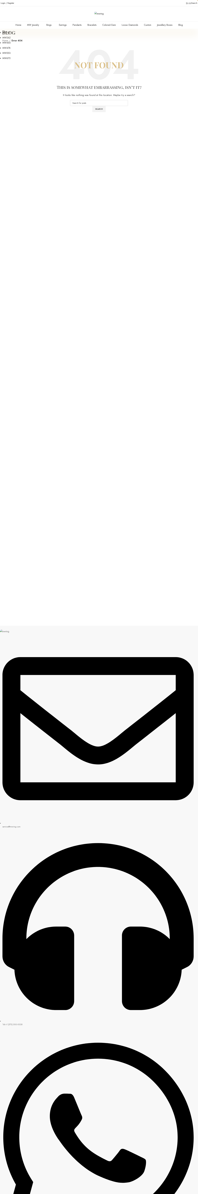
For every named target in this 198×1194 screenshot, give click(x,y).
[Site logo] (99, 13)
